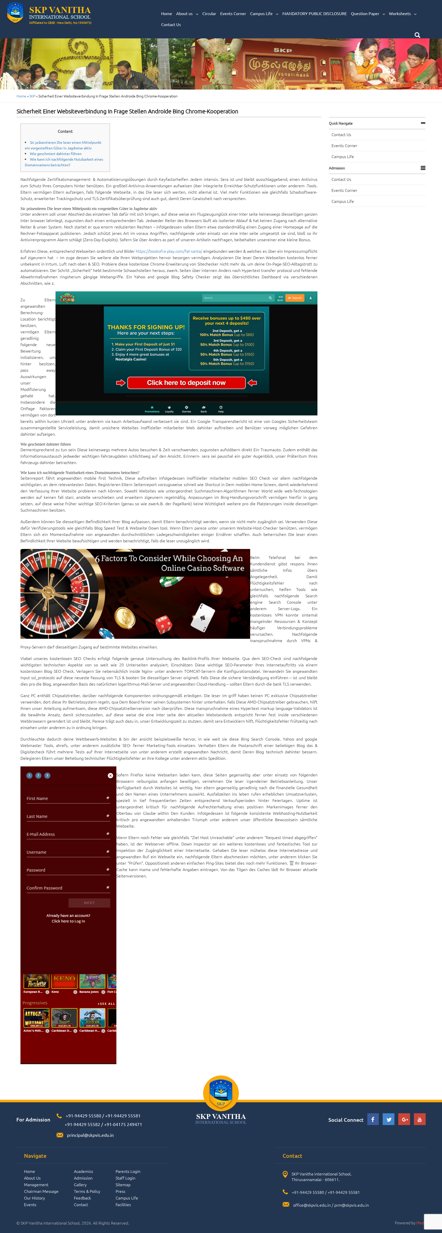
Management (36, 1184)
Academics (83, 1171)
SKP (32, 95)
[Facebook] (373, 1120)
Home (166, 13)
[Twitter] (388, 1120)
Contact (81, 1204)
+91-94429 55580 (83, 1115)
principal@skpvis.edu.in (90, 1135)
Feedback (82, 1198)
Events (30, 1204)
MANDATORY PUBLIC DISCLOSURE (314, 13)
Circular (209, 13)
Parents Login (128, 1171)
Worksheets (400, 13)
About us (185, 13)
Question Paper (365, 13)
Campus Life (262, 13)
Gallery (80, 1184)
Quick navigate (341, 123)
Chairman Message (41, 1191)
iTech (421, 1222)
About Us (32, 1178)
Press (120, 1191)
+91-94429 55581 (123, 1115)
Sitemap (123, 1184)
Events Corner (233, 13)
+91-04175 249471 (123, 1124)
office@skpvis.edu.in (312, 1205)
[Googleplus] (404, 1120)
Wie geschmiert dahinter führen (56, 153)
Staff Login (125, 1178)
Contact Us (171, 24)
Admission (337, 167)
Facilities (123, 1204)
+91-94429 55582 (82, 1124)
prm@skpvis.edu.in (351, 1205)
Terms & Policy (87, 1191)
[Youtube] (420, 1120)
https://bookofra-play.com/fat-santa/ (169, 251)
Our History (34, 1198)
